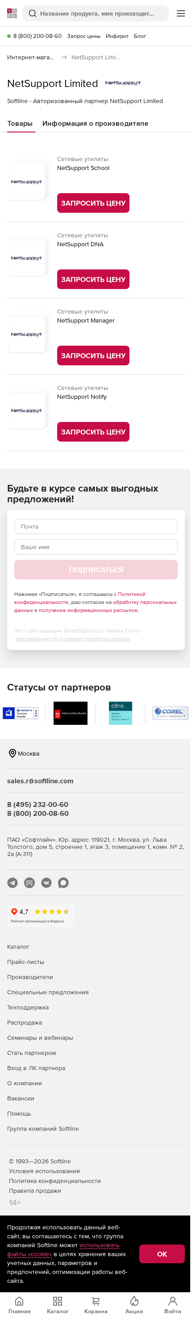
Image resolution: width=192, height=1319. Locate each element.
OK (162, 1254)
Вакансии (20, 1098)
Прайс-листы (25, 961)
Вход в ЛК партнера (36, 1067)
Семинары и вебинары (40, 1037)
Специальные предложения (48, 992)
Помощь (19, 1113)
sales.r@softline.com (40, 781)
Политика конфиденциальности (55, 1180)
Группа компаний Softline (43, 1128)
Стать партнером (31, 1052)
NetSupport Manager (86, 320)
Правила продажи (35, 1190)
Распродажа (24, 1022)
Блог (140, 36)
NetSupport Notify (82, 396)
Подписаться (96, 570)
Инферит (117, 36)
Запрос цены (83, 36)
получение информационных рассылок (88, 610)
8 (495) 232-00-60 (37, 804)
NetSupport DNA (80, 244)
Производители (30, 976)
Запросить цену (93, 203)
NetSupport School (83, 167)
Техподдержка (28, 1007)
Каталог (18, 946)
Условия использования (44, 1170)
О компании (24, 1083)
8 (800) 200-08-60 (37, 36)
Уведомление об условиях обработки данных (73, 639)
